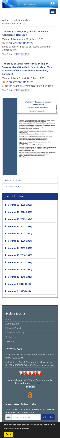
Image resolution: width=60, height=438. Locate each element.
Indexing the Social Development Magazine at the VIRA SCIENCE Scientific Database (28, 364)
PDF (22, 54)
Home (8, 319)
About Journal (12, 323)
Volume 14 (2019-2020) (20, 247)
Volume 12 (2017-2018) (20, 262)
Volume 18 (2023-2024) (20, 219)
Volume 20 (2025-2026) (20, 204)
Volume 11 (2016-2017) (20, 269)
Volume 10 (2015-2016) (20, 276)
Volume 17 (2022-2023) (20, 226)
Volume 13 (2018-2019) (20, 255)
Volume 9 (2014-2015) (19, 284)
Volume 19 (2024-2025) (20, 211)
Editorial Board (13, 328)
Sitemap (9, 341)
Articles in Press (13, 180)
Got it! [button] (9, 434)
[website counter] (30, 373)
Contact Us (10, 337)
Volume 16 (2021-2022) (20, 233)
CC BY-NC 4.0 (38, 383)
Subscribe (47, 417)
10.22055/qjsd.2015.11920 (19, 82)
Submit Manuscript (15, 332)
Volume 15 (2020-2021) (20, 240)
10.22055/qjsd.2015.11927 (19, 43)
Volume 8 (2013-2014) (19, 291)
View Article (7, 54)
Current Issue (12, 186)
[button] (31, 428)
